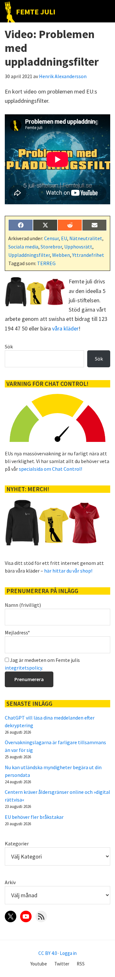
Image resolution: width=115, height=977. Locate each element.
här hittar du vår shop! (68, 570)
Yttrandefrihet (88, 255)
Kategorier (17, 843)
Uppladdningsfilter (29, 255)
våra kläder (65, 328)
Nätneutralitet (85, 238)
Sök (9, 346)
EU (64, 238)
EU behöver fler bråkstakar (34, 817)
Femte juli (35, 12)
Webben (61, 255)
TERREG (46, 263)
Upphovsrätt (78, 246)
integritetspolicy (23, 667)
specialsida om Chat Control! (50, 469)
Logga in (68, 953)
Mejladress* (17, 632)
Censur (51, 238)
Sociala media (23, 246)
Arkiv (10, 882)
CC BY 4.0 (47, 953)
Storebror (51, 246)
